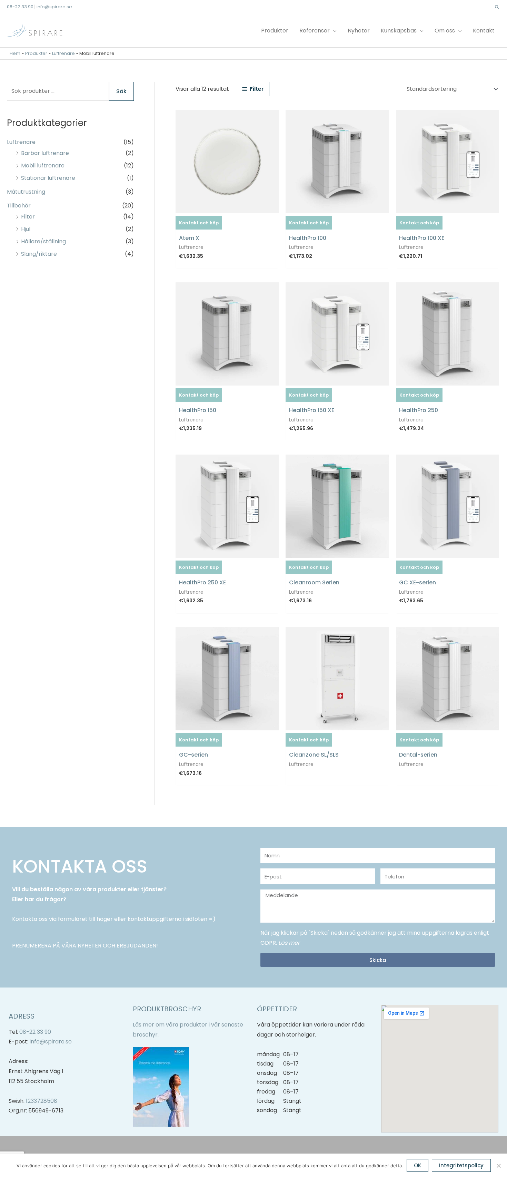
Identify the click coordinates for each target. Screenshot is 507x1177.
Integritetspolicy (461, 1165)
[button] (497, 7)
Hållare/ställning (43, 241)
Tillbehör (19, 206)
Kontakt (484, 31)
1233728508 (41, 1101)
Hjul (25, 229)
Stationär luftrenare (48, 178)
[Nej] (498, 1165)
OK (417, 1165)
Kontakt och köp (199, 223)
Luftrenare (21, 142)
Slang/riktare (39, 254)
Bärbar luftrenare (45, 153)
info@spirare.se (54, 6)
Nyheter (359, 31)
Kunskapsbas (399, 31)
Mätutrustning (26, 192)
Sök (121, 91)
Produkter (274, 31)
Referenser (314, 31)
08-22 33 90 (20, 6)
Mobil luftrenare (42, 165)
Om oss (445, 31)
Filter (28, 217)
